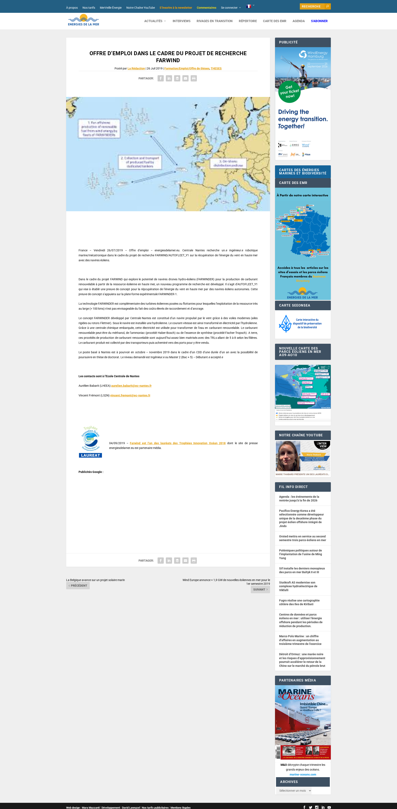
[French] (250, 6)
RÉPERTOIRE (248, 21)
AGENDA (299, 21)
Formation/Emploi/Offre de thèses (186, 68)
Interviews (181, 21)
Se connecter (229, 7)
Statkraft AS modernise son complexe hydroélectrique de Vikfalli (298, 586)
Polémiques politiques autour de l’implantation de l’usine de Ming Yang (300, 554)
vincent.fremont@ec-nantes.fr (130, 395)
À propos (72, 7)
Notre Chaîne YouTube (140, 7)
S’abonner (319, 21)
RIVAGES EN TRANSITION (215, 21)
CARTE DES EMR (274, 21)
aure (114, 385)
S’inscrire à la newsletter (176, 7)
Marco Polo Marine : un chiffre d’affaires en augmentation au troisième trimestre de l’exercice (300, 640)
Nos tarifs (89, 7)
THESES (216, 68)
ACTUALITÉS (153, 21)
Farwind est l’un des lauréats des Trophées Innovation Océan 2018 (178, 443)
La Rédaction (136, 68)
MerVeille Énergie (111, 7)
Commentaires (206, 7)
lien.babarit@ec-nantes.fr (134, 385)
